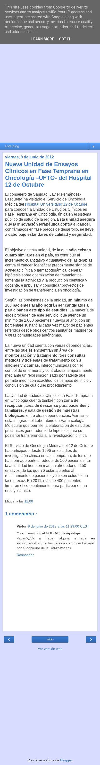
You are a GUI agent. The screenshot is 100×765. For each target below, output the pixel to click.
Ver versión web (50, 649)
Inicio (50, 639)
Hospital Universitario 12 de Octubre (56, 204)
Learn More (42, 39)
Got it (65, 39)
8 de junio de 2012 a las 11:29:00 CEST (58, 526)
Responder (25, 555)
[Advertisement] (50, 90)
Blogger (66, 760)
